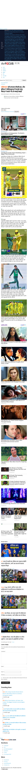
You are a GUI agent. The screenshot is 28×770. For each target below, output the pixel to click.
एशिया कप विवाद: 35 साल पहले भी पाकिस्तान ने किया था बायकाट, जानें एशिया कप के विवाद (15, 57)
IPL (5, 747)
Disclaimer (6, 759)
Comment (3, 651)
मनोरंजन (4, 70)
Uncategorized (7, 754)
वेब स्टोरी (4, 75)
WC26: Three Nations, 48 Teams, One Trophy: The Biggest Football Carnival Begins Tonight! (14, 702)
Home (2, 82)
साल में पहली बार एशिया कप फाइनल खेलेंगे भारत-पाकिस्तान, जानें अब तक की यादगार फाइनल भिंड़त (13, 563)
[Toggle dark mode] (18, 63)
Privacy (6, 761)
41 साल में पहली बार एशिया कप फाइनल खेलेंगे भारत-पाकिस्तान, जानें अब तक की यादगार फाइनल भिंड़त (15, 38)
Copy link (17, 111)
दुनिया (4, 72)
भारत (4, 67)
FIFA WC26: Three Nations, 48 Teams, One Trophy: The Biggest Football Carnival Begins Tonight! (15, 50)
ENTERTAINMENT (8, 749)
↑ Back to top (4, 769)
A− (2, 110)
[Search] (16, 63)
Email (2, 671)
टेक (3, 74)
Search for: (2, 80)
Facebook (12, 111)
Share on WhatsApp (5, 111)
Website (2, 674)
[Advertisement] (14, 14)
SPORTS (6, 750)
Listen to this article (5, 108)
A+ (5, 110)
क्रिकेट (4, 69)
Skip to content (3, 28)
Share (13, 568)
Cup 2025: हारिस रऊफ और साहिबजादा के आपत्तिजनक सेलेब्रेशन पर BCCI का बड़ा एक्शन (12, 589)
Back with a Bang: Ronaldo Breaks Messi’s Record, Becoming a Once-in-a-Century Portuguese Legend (14, 32)
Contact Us (6, 765)
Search (24, 80)
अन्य (4, 77)
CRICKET (6, 82)
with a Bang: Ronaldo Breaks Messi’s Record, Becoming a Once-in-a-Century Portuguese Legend (13, 693)
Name (2, 666)
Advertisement (7, 763)
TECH (5, 752)
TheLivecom (8, 740)
